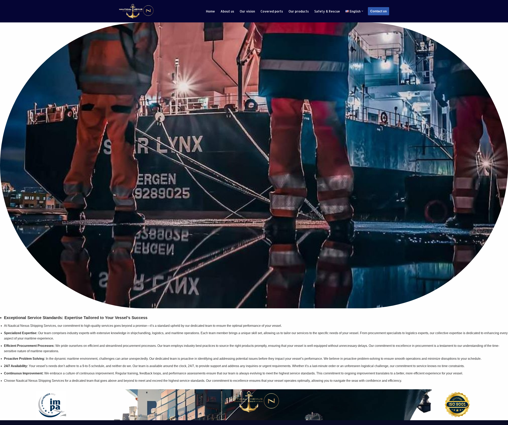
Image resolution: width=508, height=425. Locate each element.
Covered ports (272, 11)
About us (227, 11)
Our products (299, 11)
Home (210, 11)
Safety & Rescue (327, 11)
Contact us (378, 11)
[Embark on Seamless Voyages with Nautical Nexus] (136, 11)
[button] (362, 11)
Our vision (247, 11)
